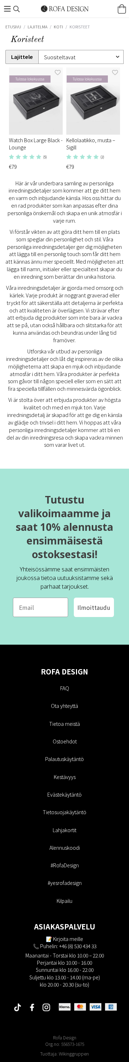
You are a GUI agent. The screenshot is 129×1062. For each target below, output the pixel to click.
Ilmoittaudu (93, 607)
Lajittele (22, 56)
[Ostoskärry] (121, 9)
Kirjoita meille (68, 938)
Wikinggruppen (74, 1054)
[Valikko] (7, 9)
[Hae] (16, 9)
